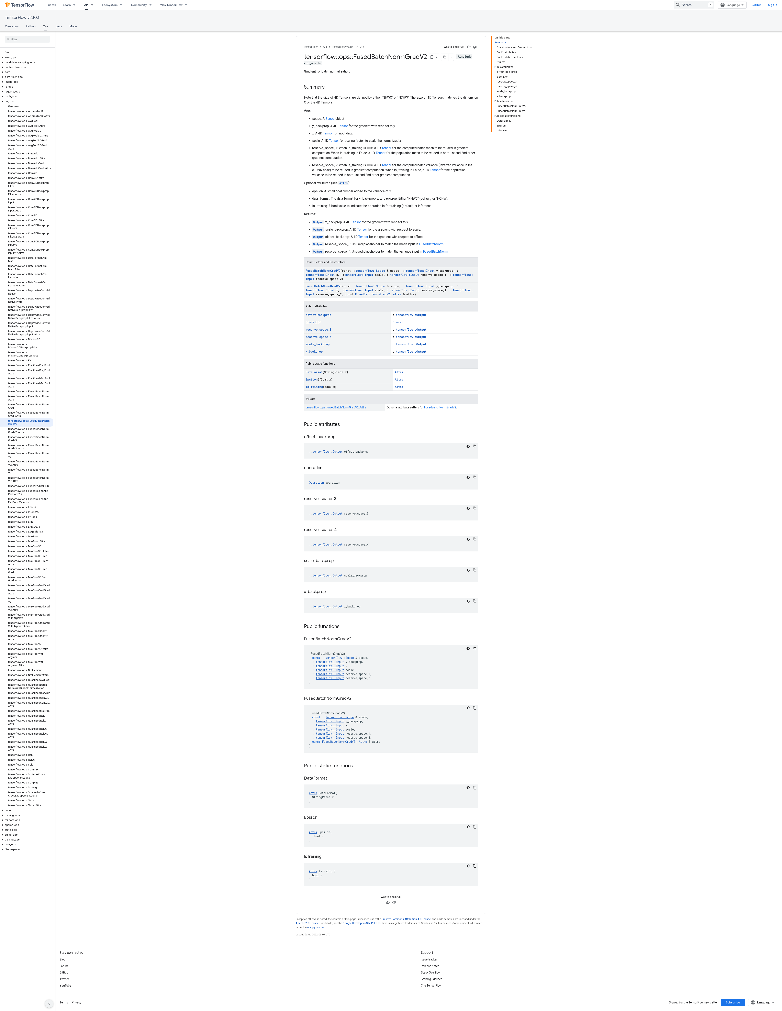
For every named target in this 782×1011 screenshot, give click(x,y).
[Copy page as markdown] (444, 57)
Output (318, 222)
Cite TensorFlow (431, 985)
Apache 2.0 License (307, 923)
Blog (62, 959)
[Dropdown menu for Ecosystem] (122, 5)
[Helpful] (469, 47)
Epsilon (312, 379)
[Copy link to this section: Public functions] (343, 626)
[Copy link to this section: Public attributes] (344, 424)
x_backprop (314, 351)
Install (51, 5)
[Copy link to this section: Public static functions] (357, 766)
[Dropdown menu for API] (93, 5)
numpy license (315, 927)
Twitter (64, 979)
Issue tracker (429, 959)
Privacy (76, 1002)
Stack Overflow (430, 972)
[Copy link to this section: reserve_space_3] (340, 499)
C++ (45, 26)
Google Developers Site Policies (361, 923)
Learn (67, 5)
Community (139, 5)
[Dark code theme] (468, 446)
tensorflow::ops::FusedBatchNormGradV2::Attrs (336, 407)
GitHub (756, 5)
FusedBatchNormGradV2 (323, 271)
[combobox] (694, 5)
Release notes (430, 966)
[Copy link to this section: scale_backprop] (338, 561)
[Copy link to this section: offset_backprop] (339, 437)
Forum (64, 966)
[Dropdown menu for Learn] (75, 5)
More (73, 26)
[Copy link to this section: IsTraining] (326, 856)
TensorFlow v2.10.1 (22, 17)
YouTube (65, 985)
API (86, 5)
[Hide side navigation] (49, 1004)
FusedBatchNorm (431, 244)
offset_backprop (318, 315)
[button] (26, 57)
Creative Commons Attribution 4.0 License (406, 919)
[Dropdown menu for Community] (152, 5)
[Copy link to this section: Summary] (329, 87)
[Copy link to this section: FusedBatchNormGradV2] (355, 639)
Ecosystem (110, 5)
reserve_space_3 (318, 329)
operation (313, 322)
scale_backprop (318, 344)
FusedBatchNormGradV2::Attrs (378, 294)
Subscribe (733, 1002)
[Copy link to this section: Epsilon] (321, 817)
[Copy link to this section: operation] (326, 468)
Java (59, 26)
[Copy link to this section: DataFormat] (331, 778)
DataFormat (314, 372)
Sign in (772, 5)
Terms (64, 1002)
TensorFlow (311, 46)
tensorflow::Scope (370, 271)
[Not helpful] (475, 47)
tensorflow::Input (420, 271)
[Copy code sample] (474, 446)
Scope (330, 119)
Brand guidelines (431, 979)
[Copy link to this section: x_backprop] (330, 592)
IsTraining (314, 387)
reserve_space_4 (318, 337)
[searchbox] (27, 39)
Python (30, 26)
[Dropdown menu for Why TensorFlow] (187, 5)
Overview (12, 26)
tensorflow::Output (411, 315)
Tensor (343, 126)
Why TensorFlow (171, 5)
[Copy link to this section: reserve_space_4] (341, 530)
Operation (400, 322)
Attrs (343, 183)
